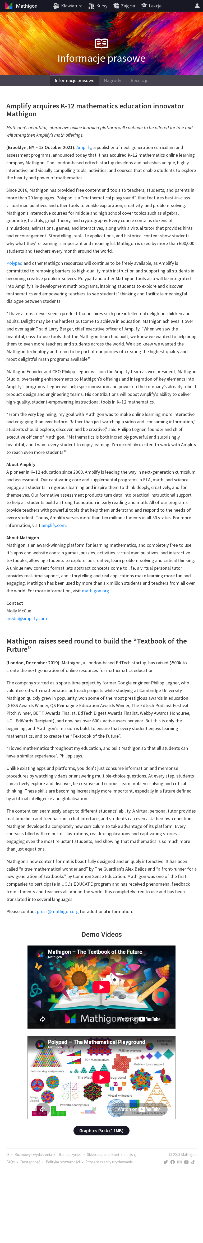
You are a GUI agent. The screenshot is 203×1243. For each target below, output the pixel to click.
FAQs (10, 1161)
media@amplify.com (26, 618)
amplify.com (53, 525)
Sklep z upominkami (103, 1154)
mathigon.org (95, 591)
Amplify (83, 147)
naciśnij (130, 1154)
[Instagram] (179, 1162)
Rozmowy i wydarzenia (33, 1154)
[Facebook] (172, 1162)
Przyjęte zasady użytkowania (109, 1161)
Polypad (14, 263)
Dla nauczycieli (69, 1154)
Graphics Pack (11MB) (101, 1130)
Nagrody (112, 80)
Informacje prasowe (74, 80)
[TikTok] (193, 1162)
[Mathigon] (20, 6)
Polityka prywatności (63, 1161)
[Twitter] (165, 1162)
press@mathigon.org (58, 911)
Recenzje (139, 80)
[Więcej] (197, 6)
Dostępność (30, 1161)
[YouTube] (186, 1162)
